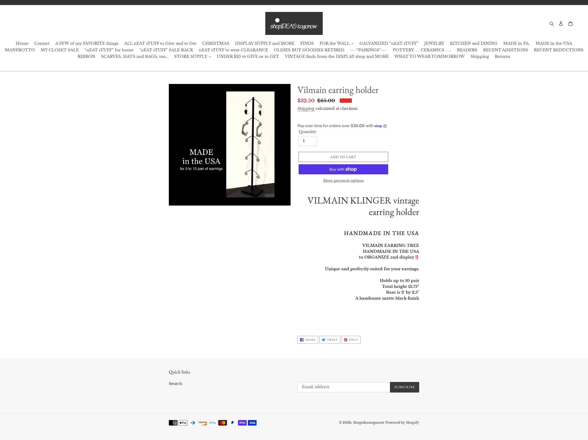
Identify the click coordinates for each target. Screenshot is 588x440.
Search (175, 383)
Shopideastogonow (368, 423)
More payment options (343, 180)
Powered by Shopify (402, 423)
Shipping (305, 108)
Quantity (307, 131)
